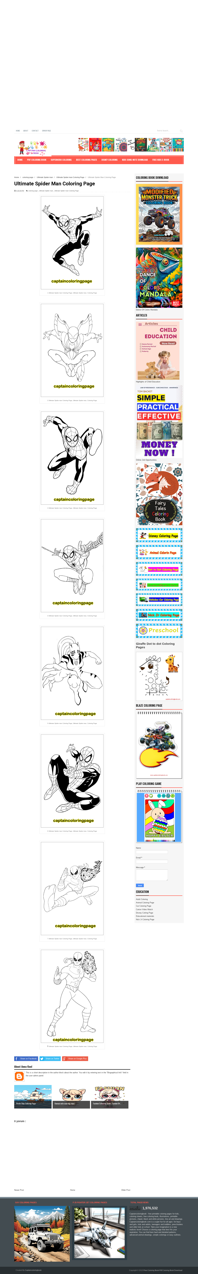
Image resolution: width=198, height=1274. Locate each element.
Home (18, 130)
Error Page (46, 130)
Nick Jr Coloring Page (145, 919)
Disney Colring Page (144, 913)
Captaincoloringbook (33, 1270)
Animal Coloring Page (145, 903)
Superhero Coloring (61, 159)
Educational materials (145, 916)
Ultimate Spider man (46, 191)
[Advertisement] (87, 20)
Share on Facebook (28, 1059)
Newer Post (19, 1190)
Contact (35, 130)
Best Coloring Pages (86, 159)
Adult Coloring (142, 899)
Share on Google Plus (77, 1059)
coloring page (33, 191)
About (25, 130)
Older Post (125, 1190)
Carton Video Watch (144, 909)
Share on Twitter (52, 1059)
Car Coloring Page (143, 906)
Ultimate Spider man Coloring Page (66, 191)
